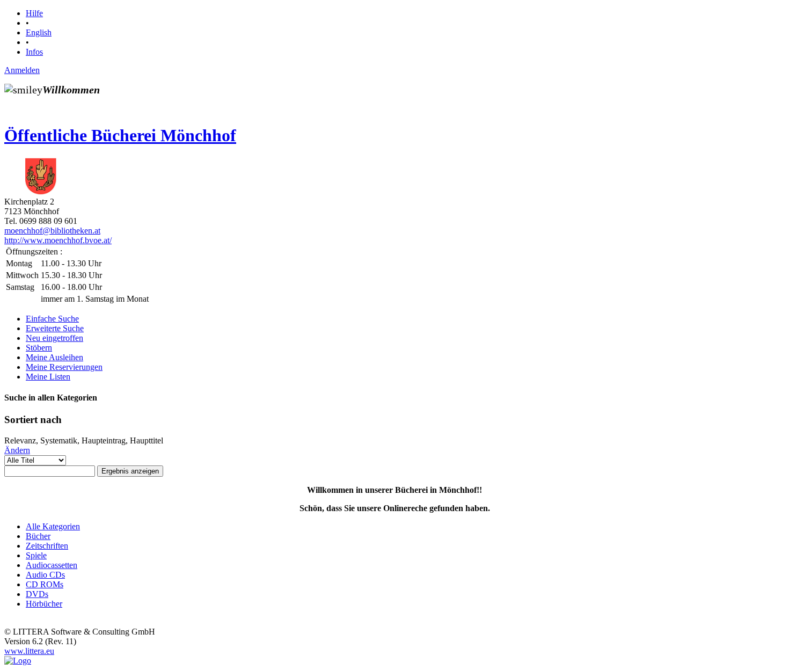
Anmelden (22, 70)
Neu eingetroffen (54, 338)
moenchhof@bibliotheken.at (52, 230)
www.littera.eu (29, 651)
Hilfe (34, 13)
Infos (34, 51)
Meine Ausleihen (54, 357)
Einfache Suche (52, 318)
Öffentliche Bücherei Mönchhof (120, 135)
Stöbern (39, 347)
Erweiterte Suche (55, 328)
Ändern (17, 450)
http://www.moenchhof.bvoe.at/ (58, 240)
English (39, 32)
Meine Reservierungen (64, 367)
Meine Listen (48, 376)
